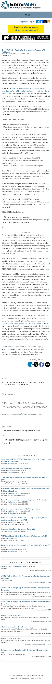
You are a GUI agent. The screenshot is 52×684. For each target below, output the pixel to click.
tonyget (10, 540)
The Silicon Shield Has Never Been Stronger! (17, 627)
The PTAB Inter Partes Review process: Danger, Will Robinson (23, 51)
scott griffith (12, 385)
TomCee (10, 473)
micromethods (17, 382)
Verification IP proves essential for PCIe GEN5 (18, 566)
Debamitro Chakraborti (32, 645)
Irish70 (12, 482)
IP (10, 55)
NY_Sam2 (11, 513)
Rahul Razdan (34, 582)
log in (20, 414)
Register (24, 22)
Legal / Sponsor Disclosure (20, 678)
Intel (15, 282)
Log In (31, 22)
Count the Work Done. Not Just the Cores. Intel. (18, 529)
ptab (43, 382)
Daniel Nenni (12, 464)
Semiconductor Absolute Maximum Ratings (17, 468)
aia (7, 382)
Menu (27, 15)
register (13, 414)
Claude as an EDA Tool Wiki (11, 615)
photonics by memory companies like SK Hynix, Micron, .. (21, 509)
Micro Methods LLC (30, 347)
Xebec (12, 550)
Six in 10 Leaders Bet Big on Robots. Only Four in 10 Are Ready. (24, 500)
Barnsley (13, 502)
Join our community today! (26, 30)
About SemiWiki (35, 678)
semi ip (24, 385)
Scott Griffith (8, 54)
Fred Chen (13, 522)
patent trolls (32, 382)
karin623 (10, 495)
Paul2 (12, 470)
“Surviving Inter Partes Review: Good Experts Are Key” (22, 323)
